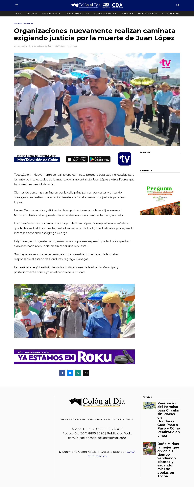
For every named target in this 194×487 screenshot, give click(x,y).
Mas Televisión (147, 13)
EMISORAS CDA (170, 13)
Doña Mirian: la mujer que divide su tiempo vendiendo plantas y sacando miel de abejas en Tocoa (168, 460)
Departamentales (77, 13)
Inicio (18, 13)
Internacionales (105, 13)
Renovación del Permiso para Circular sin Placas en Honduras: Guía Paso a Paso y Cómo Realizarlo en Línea (168, 419)
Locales (32, 13)
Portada (28, 23)
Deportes (127, 13)
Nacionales (50, 13)
